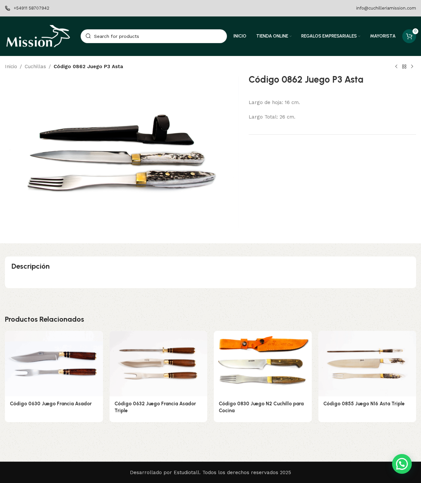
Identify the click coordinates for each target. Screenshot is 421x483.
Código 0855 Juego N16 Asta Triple (364, 404)
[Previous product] (396, 67)
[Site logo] (39, 36)
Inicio (11, 66)
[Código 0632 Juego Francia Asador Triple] (159, 363)
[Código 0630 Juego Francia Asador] (54, 363)
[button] (402, 464)
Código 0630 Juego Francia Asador (51, 404)
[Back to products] (404, 67)
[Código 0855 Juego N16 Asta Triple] (367, 363)
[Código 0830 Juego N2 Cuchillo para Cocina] (263, 363)
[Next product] (412, 67)
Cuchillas (35, 66)
